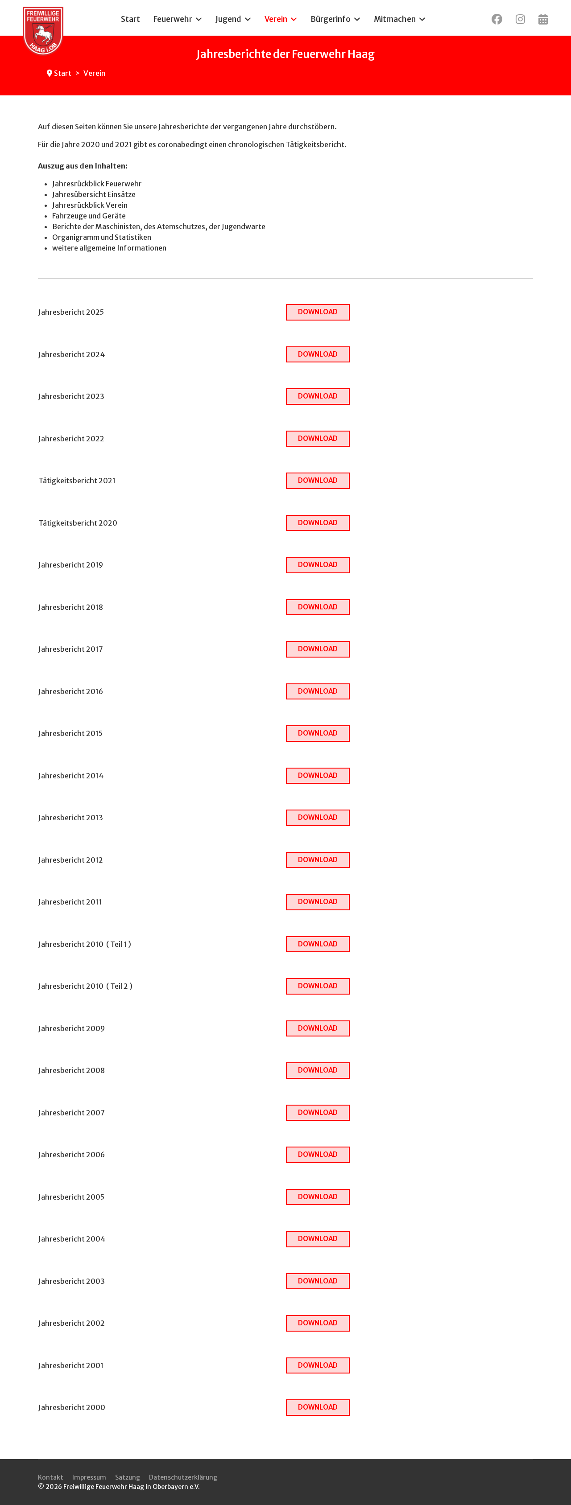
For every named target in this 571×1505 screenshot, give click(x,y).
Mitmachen (395, 19)
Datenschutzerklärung (183, 1477)
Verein (276, 19)
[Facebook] (497, 19)
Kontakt (50, 1477)
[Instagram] (520, 19)
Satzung (127, 1477)
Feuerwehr (172, 19)
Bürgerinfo (330, 19)
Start (130, 19)
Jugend (228, 19)
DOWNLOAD (318, 312)
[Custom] (543, 19)
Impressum (89, 1477)
